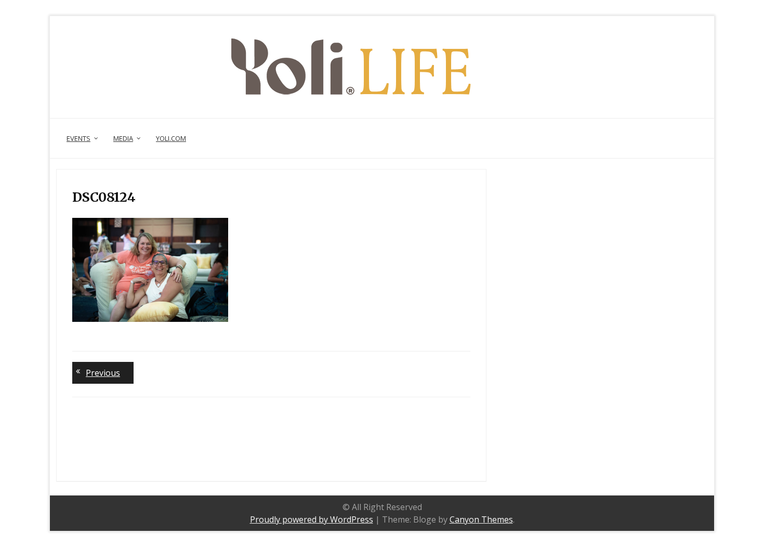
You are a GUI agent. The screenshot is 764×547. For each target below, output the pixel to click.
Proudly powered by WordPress (311, 519)
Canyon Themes (481, 519)
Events (78, 138)
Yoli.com (171, 138)
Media (123, 138)
